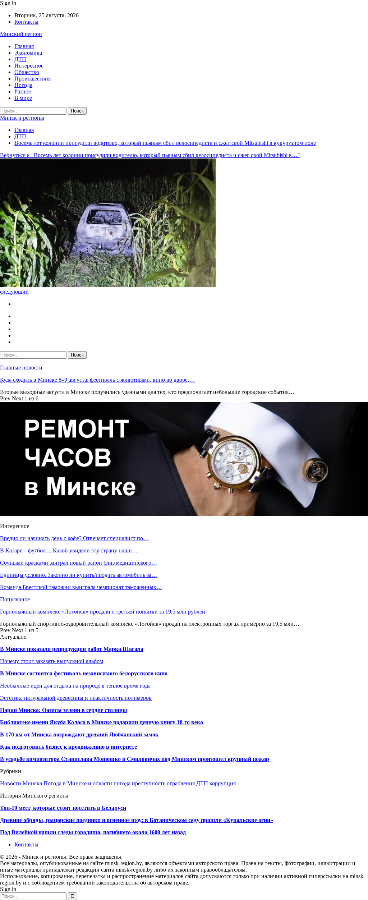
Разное (22, 91)
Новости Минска (21, 783)
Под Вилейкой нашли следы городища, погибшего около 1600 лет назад (93, 832)
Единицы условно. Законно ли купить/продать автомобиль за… (78, 575)
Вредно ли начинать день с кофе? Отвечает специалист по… (74, 538)
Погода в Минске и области (77, 783)
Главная (24, 46)
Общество (26, 72)
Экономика (28, 53)
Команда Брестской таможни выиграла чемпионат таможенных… (81, 587)
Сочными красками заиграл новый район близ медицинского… (78, 563)
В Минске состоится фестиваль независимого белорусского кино (83, 673)
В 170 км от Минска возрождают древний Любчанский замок (79, 734)
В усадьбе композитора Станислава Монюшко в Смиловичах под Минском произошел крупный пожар (134, 759)
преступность (148, 783)
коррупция (223, 783)
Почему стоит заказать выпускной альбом (51, 661)
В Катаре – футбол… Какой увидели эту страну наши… (69, 550)
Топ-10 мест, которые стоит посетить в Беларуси (63, 808)
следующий (14, 292)
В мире (23, 98)
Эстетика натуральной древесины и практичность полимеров (76, 698)
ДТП (20, 59)
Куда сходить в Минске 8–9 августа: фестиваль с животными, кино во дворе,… (97, 380)
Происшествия (32, 78)
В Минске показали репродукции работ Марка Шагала (71, 649)
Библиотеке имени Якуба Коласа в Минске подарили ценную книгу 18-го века (101, 722)
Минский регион (21, 34)
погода (122, 783)
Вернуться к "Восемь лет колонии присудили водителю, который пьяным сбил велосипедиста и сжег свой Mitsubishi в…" (150, 155)
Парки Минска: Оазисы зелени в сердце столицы (63, 710)
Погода (23, 85)
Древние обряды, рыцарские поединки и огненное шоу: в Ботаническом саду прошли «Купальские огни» (136, 820)
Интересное (28, 66)
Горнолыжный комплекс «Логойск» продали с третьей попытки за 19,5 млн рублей (102, 612)
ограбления (181, 783)
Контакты (26, 22)
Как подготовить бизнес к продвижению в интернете (68, 747)
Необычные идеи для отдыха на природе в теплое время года (75, 686)
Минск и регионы (22, 118)
